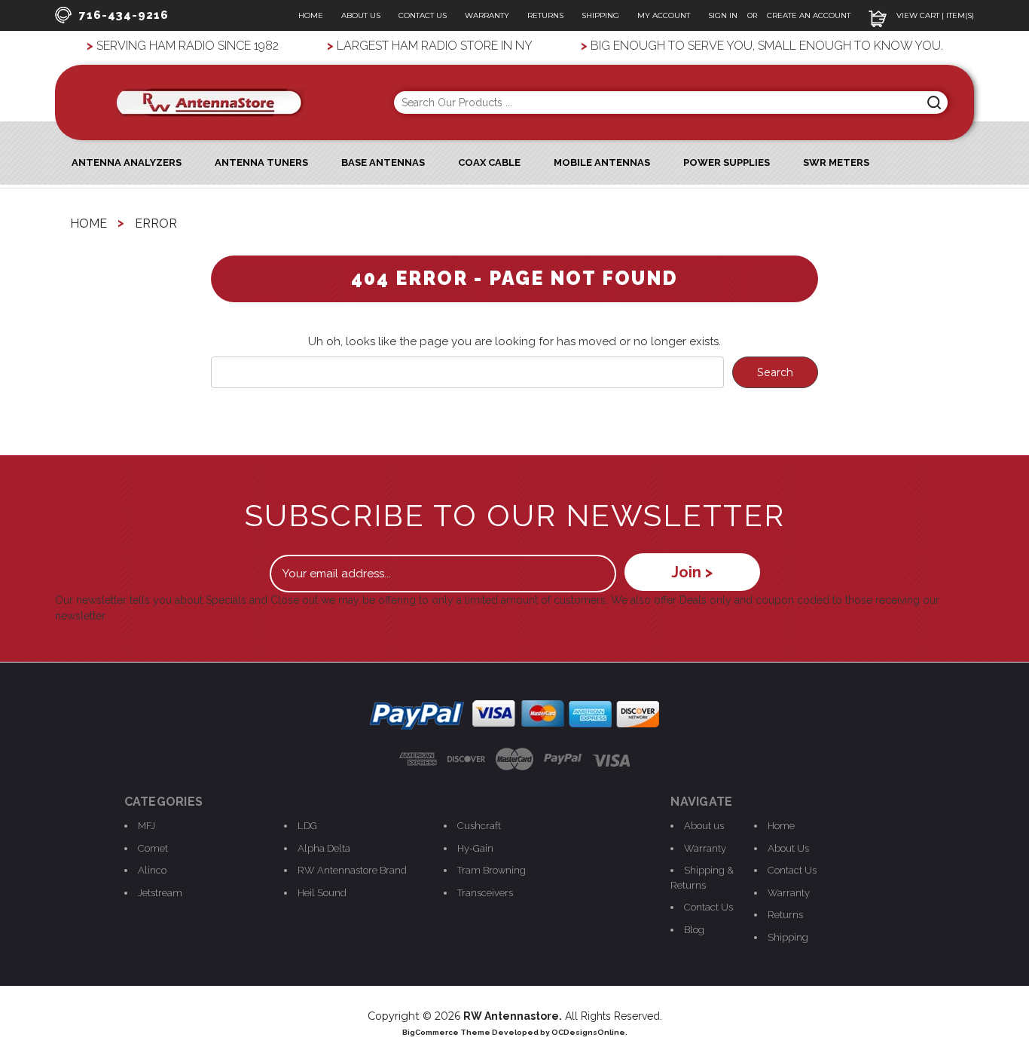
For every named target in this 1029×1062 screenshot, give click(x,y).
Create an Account (808, 15)
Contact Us (422, 15)
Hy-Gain (475, 848)
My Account (663, 15)
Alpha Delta (324, 848)
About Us (360, 15)
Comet (153, 848)
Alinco (152, 870)
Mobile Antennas (602, 162)
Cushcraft (479, 825)
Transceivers (485, 892)
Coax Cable (489, 162)
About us (704, 825)
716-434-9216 (124, 15)
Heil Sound (322, 892)
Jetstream (160, 892)
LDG (307, 825)
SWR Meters (836, 162)
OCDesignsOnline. (589, 1032)
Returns (545, 15)
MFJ (146, 825)
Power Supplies (726, 162)
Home (310, 15)
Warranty (487, 15)
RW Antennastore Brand (352, 870)
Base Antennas (383, 162)
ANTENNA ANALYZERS (127, 162)
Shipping (600, 15)
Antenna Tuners (261, 162)
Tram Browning (491, 870)
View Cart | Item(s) (934, 15)
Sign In (724, 15)
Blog (694, 929)
